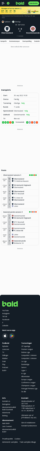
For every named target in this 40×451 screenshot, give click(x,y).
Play (3, 364)
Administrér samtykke (10, 442)
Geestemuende (19, 115)
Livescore (5, 349)
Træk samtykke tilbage (28, 442)
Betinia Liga (25, 352)
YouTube (5, 310)
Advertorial (6, 413)
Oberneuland (18, 111)
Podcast (5, 367)
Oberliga (17, 22)
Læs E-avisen (7, 426)
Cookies (17, 439)
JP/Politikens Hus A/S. (29, 418)
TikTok (4, 316)
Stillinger (5, 355)
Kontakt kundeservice (29, 426)
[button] (20, 175)
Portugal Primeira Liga (29, 388)
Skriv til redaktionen (28, 423)
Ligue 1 (24, 370)
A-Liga (23, 373)
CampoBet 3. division (29, 358)
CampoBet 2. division (29, 355)
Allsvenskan (25, 376)
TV (3, 352)
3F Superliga (25, 346)
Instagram (6, 313)
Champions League (28, 385)
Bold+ (4, 370)
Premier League (27, 349)
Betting (4, 416)
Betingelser (6, 404)
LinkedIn (5, 325)
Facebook (5, 319)
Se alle (23, 391)
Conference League (28, 382)
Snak (4, 361)
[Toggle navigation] (3, 3)
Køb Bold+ (34, 3)
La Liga (24, 361)
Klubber (5, 358)
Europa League (26, 379)
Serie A (23, 367)
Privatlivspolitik (7, 439)
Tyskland (7, 22)
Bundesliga (25, 364)
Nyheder (5, 346)
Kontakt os (6, 401)
